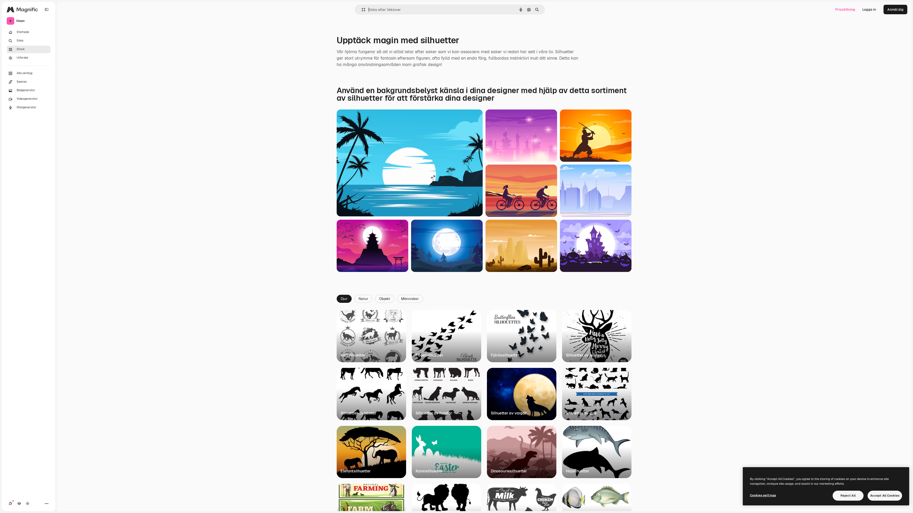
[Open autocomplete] (361, 9)
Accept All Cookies (884, 496)
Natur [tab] (363, 298)
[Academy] (19, 503)
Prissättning (845, 9)
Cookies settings (763, 495)
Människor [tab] (410, 298)
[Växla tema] (27, 503)
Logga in (869, 9)
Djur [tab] (344, 298)
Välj (348, 207)
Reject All (848, 496)
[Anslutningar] (10, 503)
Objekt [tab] (384, 298)
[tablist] (484, 298)
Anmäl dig (895, 9)
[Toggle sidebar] (46, 9)
